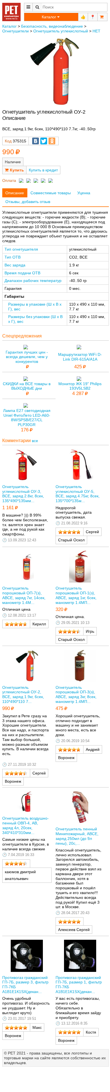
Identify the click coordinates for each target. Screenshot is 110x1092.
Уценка (83, 193)
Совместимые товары (50, 193)
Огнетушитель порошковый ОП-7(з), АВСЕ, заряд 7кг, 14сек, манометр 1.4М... (23, 595)
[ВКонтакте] (35, 141)
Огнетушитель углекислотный (60, 31)
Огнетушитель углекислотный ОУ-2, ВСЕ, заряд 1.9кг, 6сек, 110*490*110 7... (23, 694)
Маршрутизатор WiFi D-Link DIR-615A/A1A (80, 356)
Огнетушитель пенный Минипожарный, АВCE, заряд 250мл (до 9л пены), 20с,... (77, 836)
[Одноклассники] (52, 141)
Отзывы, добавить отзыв (27, 201)
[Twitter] (43, 141)
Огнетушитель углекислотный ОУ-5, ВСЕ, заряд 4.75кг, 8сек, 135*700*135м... (78, 493)
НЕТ (96, 31)
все (35, 440)
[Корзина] (102, 17)
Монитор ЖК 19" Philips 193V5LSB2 (80, 386)
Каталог (9, 26)
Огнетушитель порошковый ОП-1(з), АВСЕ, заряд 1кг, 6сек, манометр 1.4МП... (76, 595)
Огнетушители (15, 31)
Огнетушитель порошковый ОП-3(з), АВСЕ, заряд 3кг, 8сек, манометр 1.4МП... (76, 694)
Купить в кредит (43, 170)
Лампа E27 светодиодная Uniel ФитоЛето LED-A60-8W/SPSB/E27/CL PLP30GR (26, 417)
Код (8, 141)
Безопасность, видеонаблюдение (52, 26)
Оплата (9, 180)
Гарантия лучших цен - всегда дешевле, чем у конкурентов (27, 357)
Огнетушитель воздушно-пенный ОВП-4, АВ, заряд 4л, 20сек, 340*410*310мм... (25, 825)
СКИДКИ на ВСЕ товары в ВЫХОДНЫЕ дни (26, 386)
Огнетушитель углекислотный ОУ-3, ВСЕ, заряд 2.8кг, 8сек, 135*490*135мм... (23, 493)
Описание (14, 193)
